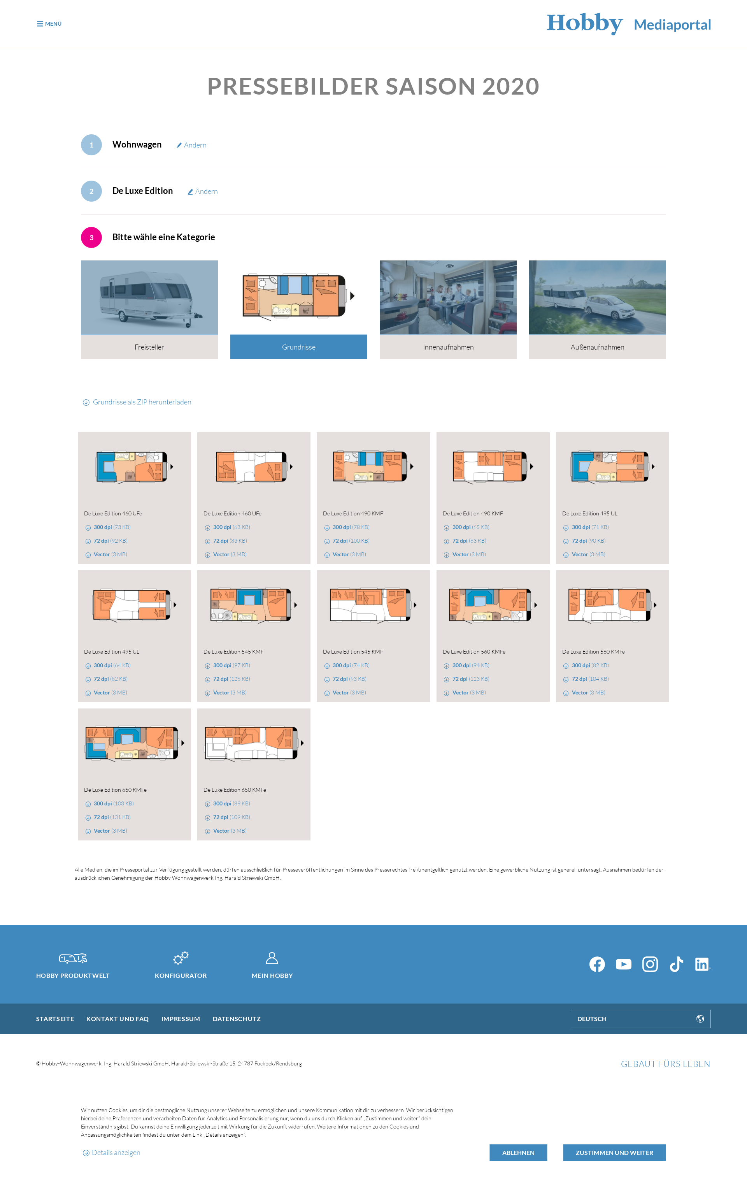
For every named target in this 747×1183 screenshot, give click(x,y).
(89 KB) (231, 803)
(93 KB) (349, 678)
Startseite (55, 1018)
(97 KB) (231, 665)
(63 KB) (231, 527)
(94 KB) (470, 665)
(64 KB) (112, 665)
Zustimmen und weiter (614, 1152)
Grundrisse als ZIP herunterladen (141, 401)
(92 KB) (111, 540)
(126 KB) (231, 678)
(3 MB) (110, 554)
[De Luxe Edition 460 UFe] (134, 467)
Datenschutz (237, 1018)
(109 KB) (231, 817)
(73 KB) (112, 527)
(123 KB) (470, 678)
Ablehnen (518, 1152)
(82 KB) (111, 678)
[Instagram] (650, 964)
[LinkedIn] (703, 964)
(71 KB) (590, 527)
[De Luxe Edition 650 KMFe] (134, 743)
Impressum (180, 1018)
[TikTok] (676, 964)
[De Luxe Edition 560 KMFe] (493, 605)
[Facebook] (597, 964)
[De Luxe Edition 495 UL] (612, 467)
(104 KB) (590, 678)
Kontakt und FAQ (117, 1018)
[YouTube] (623, 964)
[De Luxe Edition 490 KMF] (373, 467)
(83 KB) (230, 540)
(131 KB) (112, 817)
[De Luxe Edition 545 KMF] (253, 605)
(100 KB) (351, 540)
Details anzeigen (116, 1152)
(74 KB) (351, 665)
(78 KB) (351, 527)
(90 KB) (589, 540)
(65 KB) (470, 527)
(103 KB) (114, 803)
